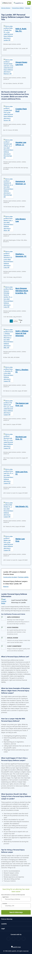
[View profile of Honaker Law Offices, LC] (8, 149)
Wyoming (27, 8)
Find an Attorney (6, 919)
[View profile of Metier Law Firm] (8, 543)
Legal (3, 928)
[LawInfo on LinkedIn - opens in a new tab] (23, 939)
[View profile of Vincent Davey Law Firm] (8, 66)
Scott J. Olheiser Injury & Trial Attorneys (22, 333)
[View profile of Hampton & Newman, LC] (8, 188)
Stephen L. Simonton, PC (21, 255)
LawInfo (4, 924)
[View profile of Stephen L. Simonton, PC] (8, 259)
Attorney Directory (5, 8)
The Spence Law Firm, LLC (22, 404)
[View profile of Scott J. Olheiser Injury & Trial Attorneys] (8, 338)
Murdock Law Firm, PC (21, 438)
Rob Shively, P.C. (22, 506)
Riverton (6, 586)
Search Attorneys (16, 912)
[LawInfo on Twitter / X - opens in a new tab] (13, 939)
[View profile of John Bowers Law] (8, 223)
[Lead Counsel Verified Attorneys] (5, 601)
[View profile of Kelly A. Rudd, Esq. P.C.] (8, 33)
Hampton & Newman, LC (21, 182)
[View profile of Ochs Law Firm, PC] (8, 476)
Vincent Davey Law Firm (21, 63)
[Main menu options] (6, 3)
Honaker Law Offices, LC (21, 143)
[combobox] (16, 899)
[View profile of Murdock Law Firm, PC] (8, 441)
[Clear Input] (29, 899)
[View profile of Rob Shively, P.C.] (8, 509)
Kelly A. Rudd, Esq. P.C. (21, 30)
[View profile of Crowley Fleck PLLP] (8, 113)
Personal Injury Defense (18, 8)
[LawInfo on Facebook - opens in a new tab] (8, 939)
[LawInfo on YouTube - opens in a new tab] (18, 939)
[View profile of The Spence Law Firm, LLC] (8, 407)
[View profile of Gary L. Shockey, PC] (8, 374)
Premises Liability (23, 577)
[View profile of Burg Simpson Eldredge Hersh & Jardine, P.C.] (8, 297)
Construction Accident (10, 577)
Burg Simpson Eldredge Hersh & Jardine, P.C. (22, 290)
